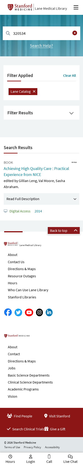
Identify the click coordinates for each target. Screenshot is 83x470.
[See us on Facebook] (8, 312)
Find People (22, 416)
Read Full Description (22, 198)
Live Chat (70, 461)
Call (49, 461)
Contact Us (16, 261)
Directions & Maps (22, 268)
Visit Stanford (59, 416)
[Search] (8, 33)
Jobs (11, 368)
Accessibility (52, 447)
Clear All (69, 75)
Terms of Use (12, 447)
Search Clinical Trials (28, 429)
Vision (12, 396)
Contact (14, 354)
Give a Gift (57, 429)
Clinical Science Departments (30, 382)
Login (30, 461)
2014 (38, 211)
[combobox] (41, 33)
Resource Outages (22, 276)
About (12, 254)
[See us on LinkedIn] (49, 312)
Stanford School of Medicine (35, 337)
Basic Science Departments (29, 375)
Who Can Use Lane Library (28, 290)
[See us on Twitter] (18, 312)
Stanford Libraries (22, 297)
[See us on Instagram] (39, 312)
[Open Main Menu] (76, 7)
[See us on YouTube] (29, 312)
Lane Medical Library (51, 8)
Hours (12, 283)
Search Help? (41, 45)
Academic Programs (23, 389)
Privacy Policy (32, 447)
